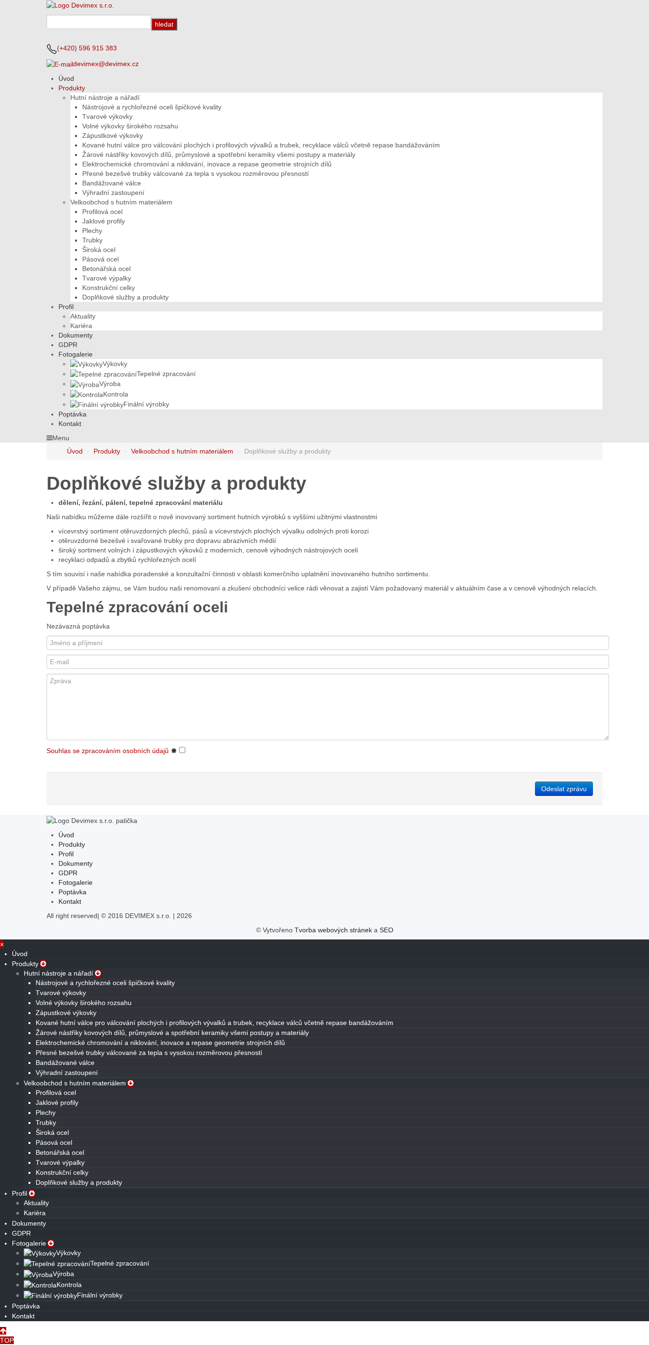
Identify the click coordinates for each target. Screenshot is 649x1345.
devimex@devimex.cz (106, 64)
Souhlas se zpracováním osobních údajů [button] (108, 751)
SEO (386, 930)
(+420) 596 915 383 (87, 48)
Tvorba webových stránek (333, 930)
